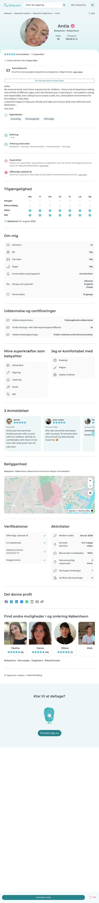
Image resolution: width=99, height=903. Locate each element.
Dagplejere (37, 660)
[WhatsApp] (27, 601)
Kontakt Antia (43, 897)
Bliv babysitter (78, 5)
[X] (11, 601)
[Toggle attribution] (92, 510)
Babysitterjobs (52, 660)
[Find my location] (90, 492)
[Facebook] (6, 601)
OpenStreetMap (84, 510)
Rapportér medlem (15, 675)
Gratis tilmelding (34, 675)
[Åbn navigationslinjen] (92, 5)
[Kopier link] (42, 601)
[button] (22, 433)
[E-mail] (37, 601)
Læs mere (9, 108)
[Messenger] (22, 601)
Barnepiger (24, 660)
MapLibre (72, 510)
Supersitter (38, 54)
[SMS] (32, 601)
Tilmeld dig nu (49, 733)
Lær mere (77, 72)
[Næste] (94, 433)
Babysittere (10, 660)
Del (93, 13)
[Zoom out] (90, 485)
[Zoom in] (90, 480)
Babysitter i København (66, 31)
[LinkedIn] (16, 601)
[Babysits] (12, 5)
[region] (49, 494)
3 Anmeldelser (22, 54)
